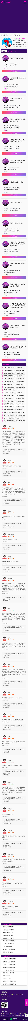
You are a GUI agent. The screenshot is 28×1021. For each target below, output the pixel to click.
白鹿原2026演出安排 (8, 932)
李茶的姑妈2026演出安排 (9, 949)
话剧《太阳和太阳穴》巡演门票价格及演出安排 (15, 384)
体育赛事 (21, 994)
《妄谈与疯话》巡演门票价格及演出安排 (13, 367)
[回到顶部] (26, 1015)
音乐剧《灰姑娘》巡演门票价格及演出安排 (14, 398)
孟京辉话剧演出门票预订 (9, 964)
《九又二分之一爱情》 (15, 35)
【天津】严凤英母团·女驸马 (17, 58)
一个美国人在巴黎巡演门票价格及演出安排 (14, 406)
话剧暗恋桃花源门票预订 (9, 967)
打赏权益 (24, 1019)
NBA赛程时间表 (7, 975)
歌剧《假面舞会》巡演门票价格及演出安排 (14, 395)
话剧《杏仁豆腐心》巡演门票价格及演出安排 (14, 415)
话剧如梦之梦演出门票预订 (9, 981)
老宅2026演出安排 (7, 946)
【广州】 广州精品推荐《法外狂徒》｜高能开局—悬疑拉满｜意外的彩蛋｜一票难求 (18, 305)
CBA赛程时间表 (7, 978)
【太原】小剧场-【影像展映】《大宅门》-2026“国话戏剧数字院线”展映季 (18, 244)
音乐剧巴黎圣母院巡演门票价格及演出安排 (14, 401)
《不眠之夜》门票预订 (8, 970)
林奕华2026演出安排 (8, 952)
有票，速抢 (14, 71)
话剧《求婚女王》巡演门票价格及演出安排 (14, 378)
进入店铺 (5, 1019)
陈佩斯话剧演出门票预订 (9, 961)
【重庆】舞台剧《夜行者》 (17, 182)
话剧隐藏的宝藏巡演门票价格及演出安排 (13, 404)
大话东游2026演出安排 (8, 938)
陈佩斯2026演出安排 (8, 935)
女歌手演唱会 (10, 994)
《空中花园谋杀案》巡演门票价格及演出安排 (14, 387)
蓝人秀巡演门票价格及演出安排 (11, 390)
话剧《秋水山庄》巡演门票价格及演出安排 (14, 381)
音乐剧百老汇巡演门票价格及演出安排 (13, 392)
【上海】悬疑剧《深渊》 (16, 223)
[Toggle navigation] (25, 2)
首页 (7, 35)
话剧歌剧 (16, 994)
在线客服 (8, 996)
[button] (14, 1019)
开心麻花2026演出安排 (8, 943)
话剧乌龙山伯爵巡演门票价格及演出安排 (13, 418)
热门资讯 (2, 996)
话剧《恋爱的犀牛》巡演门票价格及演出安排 (14, 420)
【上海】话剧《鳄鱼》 (16, 202)
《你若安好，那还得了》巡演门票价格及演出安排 (15, 370)
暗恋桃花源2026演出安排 (9, 929)
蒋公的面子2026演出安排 (9, 940)
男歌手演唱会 (3, 994)
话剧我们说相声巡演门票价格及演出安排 (13, 375)
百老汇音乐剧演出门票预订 (9, 984)
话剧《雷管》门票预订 (8, 972)
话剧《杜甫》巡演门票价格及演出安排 (13, 409)
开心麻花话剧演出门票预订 (9, 958)
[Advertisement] (14, 19)
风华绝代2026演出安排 (8, 926)
